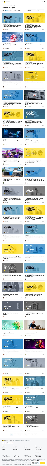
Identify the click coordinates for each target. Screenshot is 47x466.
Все (3, 10)
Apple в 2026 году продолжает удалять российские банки (10, 295)
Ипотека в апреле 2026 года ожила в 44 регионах (12, 369)
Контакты (3, 447)
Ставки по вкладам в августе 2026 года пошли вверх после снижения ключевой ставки (34, 64)
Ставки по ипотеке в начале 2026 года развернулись (32, 427)
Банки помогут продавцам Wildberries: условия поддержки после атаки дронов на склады (12, 161)
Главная (3, 5)
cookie (38, 462)
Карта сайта (37, 452)
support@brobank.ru (6, 456)
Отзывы (3, 449)
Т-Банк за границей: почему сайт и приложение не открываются (12, 180)
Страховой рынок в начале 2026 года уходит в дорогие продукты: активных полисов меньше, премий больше (12, 257)
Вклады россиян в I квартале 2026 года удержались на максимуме (32, 408)
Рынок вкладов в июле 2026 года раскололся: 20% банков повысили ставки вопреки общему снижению (12, 199)
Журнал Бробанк (7, 5)
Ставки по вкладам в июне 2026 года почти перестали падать (11, 352)
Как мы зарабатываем (27, 449)
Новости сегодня (8, 24)
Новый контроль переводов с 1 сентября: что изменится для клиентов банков (11, 141)
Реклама (25, 447)
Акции (11, 10)
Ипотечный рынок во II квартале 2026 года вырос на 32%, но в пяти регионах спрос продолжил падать (12, 122)
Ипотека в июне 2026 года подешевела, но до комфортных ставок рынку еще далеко (33, 295)
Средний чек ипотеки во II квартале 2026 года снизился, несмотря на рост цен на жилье (33, 83)
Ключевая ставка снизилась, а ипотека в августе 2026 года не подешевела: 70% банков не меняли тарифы (12, 64)
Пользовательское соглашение (38, 450)
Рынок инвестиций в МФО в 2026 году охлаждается (32, 370)
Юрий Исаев (6, 29)
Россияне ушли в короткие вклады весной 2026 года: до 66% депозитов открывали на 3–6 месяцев (34, 199)
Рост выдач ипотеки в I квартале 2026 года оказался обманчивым (11, 427)
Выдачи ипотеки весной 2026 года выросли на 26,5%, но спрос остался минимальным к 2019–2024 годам (34, 237)
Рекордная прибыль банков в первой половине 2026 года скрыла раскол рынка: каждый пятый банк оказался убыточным (12, 103)
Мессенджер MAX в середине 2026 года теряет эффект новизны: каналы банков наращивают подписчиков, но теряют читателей (34, 141)
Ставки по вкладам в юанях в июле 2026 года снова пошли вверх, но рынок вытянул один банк (34, 180)
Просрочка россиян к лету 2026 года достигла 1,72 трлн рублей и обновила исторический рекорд (11, 218)
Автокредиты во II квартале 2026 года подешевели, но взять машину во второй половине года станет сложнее (33, 26)
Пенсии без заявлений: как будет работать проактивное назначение (33, 333)
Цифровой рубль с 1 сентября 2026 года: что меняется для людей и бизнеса (11, 45)
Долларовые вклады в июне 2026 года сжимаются (10, 314)
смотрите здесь (36, 460)
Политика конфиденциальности (38, 447)
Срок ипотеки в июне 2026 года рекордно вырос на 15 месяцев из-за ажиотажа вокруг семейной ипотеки (12, 84)
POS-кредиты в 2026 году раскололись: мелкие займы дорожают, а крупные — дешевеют (12, 26)
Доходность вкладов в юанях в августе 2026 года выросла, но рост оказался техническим (34, 45)
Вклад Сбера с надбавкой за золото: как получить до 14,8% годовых (10, 333)
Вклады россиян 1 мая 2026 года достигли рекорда (11, 389)
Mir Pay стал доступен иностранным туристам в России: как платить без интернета (34, 352)
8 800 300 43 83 (16, 456)
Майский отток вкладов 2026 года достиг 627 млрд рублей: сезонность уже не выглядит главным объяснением (11, 237)
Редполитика (15, 449)
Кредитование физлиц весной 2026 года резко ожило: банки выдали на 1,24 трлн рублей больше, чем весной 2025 (34, 218)
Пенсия (19, 10)
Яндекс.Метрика (36, 463)
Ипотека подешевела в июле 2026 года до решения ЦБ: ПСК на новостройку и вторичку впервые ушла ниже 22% (33, 161)
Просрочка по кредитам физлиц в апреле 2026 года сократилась (34, 389)
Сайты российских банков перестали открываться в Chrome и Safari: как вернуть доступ (33, 103)
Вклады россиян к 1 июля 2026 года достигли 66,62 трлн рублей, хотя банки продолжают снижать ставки (33, 122)
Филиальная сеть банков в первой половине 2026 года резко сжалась (34, 276)
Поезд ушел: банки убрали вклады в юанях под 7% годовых (34, 314)
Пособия (14, 10)
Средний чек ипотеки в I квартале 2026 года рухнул (11, 408)
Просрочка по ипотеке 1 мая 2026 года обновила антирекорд (34, 257)
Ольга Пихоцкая (7, 48)
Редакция (14, 447)
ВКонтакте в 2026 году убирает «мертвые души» (12, 275)
